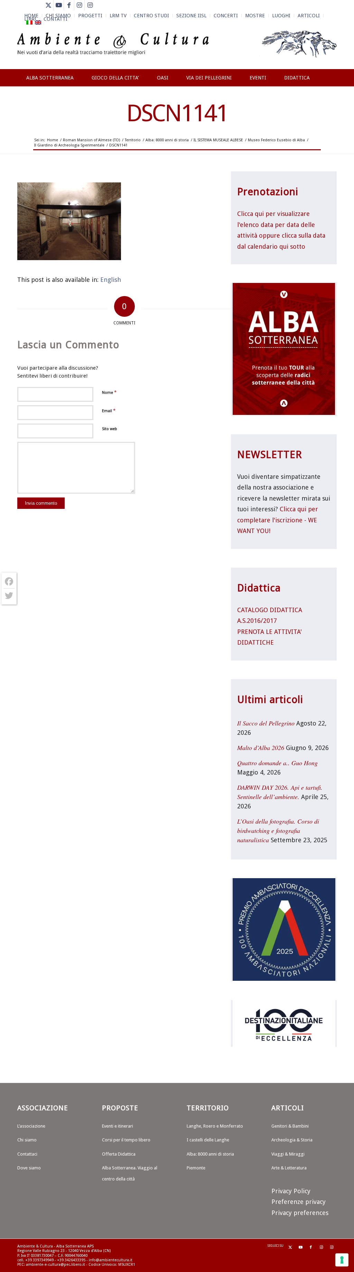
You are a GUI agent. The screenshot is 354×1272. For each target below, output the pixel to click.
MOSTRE (255, 15)
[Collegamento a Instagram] (79, 5)
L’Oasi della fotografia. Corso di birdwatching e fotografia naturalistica (278, 830)
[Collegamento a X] (48, 5)
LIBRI (30, 19)
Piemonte (196, 1167)
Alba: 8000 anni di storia (210, 1154)
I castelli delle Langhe (208, 1139)
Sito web (109, 429)
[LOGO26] (177, 48)
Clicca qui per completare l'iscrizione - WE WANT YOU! (277, 519)
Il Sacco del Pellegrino (266, 723)
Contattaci (27, 1154)
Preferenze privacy (298, 1201)
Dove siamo (29, 1167)
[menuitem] (90, 15)
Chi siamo (27, 1139)
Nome (109, 392)
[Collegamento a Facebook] (69, 5)
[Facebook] (9, 582)
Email (108, 410)
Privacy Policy (290, 1191)
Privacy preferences (299, 1212)
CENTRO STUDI (151, 15)
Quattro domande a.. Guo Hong (277, 763)
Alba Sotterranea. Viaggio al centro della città (129, 1173)
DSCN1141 (177, 113)
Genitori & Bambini (290, 1126)
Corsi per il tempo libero (126, 1139)
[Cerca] (330, 102)
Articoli (309, 15)
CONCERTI (226, 15)
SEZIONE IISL (191, 15)
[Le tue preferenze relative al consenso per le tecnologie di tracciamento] (341, 1259)
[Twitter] (9, 595)
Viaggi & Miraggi (288, 1154)
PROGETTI (90, 15)
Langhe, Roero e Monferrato (215, 1126)
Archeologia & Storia (292, 1139)
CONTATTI (55, 19)
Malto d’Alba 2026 (260, 747)
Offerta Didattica (119, 1154)
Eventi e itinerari (117, 1126)
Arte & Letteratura (289, 1167)
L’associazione (31, 1126)
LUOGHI (281, 15)
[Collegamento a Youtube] (59, 5)
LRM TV (118, 15)
